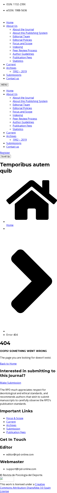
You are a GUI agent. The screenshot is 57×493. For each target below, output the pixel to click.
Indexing (18, 47)
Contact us (12, 78)
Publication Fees (22, 57)
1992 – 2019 (20, 71)
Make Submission (10, 383)
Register (5, 152)
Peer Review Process (25, 50)
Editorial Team (21, 36)
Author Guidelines (23, 54)
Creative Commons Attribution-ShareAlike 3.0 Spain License (25, 488)
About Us (11, 26)
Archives (11, 68)
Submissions (13, 75)
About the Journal (23, 29)
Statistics (18, 61)
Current (11, 64)
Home (9, 22)
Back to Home (8, 363)
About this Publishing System (30, 33)
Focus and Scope (22, 43)
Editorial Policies (22, 40)
